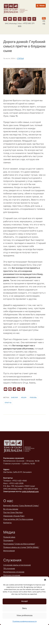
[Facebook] (10, 19)
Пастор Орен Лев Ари (12, 512)
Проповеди (8, 540)
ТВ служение (9, 568)
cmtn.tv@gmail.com (30, 491)
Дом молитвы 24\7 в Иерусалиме (18, 519)
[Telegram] (15, 19)
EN (44, 21)
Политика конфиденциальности (25, 621)
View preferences (25, 615)
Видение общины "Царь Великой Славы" (21, 506)
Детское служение (11, 575)
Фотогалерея (9, 551)
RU (43, 18)
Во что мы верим (10, 509)
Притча (8, 403)
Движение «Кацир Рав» (14, 516)
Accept (24, 601)
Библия (14, 397)
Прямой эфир (9, 537)
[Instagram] (20, 19)
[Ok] (34, 19)
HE (44, 24)
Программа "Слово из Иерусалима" (19, 544)
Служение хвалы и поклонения (17, 565)
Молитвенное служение (13, 572)
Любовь (33, 397)
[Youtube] (5, 19)
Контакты (7, 523)
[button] (45, 579)
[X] (24, 19)
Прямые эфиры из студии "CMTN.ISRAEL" (21, 547)
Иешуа (23, 397)
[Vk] (29, 19)
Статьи (20, 58)
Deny (24, 608)
